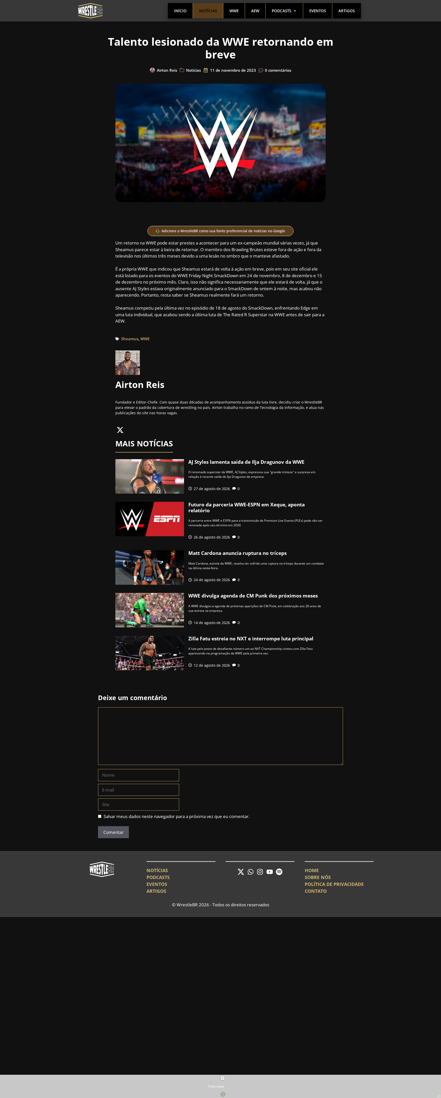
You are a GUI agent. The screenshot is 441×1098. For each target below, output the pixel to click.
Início (180, 10)
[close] (222, 1078)
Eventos (317, 10)
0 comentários (278, 70)
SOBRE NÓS (318, 877)
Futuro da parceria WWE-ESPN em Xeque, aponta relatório (246, 507)
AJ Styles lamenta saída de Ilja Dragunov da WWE (246, 462)
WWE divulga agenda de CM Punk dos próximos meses (253, 595)
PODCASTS (158, 877)
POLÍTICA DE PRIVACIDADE (334, 884)
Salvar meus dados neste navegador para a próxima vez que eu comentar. (177, 816)
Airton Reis (167, 70)
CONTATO (316, 891)
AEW (255, 10)
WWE (234, 10)
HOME (312, 870)
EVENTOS (156, 884)
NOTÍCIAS (157, 870)
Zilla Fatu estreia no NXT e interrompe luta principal (250, 638)
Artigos (346, 10)
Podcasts (281, 10)
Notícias (208, 10)
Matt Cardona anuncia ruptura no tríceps (237, 553)
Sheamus (129, 338)
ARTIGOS (156, 891)
